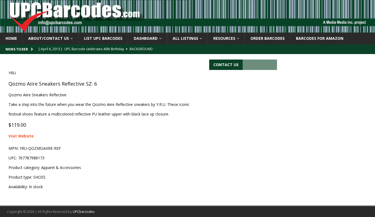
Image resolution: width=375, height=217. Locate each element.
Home (11, 38)
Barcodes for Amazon (319, 38)
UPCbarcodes (83, 211)
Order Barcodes (267, 38)
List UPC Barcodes (103, 38)
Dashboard (146, 38)
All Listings (185, 38)
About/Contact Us (48, 38)
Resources (224, 38)
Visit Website (21, 136)
